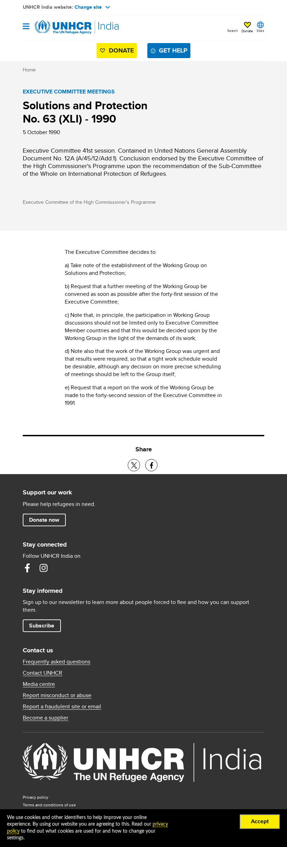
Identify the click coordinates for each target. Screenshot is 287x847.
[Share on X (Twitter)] (134, 465)
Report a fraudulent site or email (62, 706)
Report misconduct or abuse (57, 695)
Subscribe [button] (41, 626)
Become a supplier (45, 718)
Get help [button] (173, 50)
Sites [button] (260, 30)
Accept (260, 821)
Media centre (39, 684)
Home (29, 69)
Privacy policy (35, 797)
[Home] (58, 27)
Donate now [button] (44, 520)
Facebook (27, 567)
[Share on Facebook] (151, 465)
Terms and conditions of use (49, 805)
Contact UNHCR (42, 673)
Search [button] (232, 30)
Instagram (43, 567)
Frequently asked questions (56, 662)
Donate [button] (247, 30)
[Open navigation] (26, 26)
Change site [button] (88, 7)
